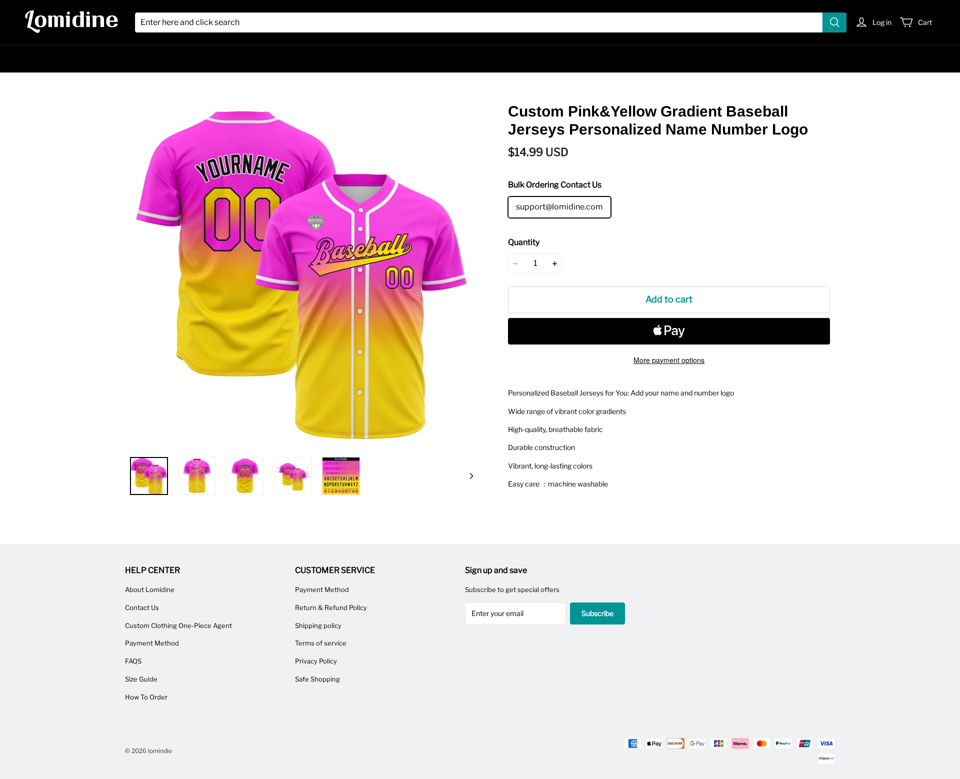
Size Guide (141, 679)
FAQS (133, 661)
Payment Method (152, 643)
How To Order (146, 697)
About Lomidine (149, 590)
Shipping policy (318, 626)
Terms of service (320, 643)
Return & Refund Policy (331, 608)
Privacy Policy (316, 661)
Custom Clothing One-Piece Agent (178, 626)
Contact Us (142, 608)
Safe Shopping (317, 679)
